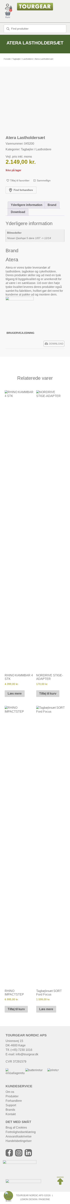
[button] (9, 1071)
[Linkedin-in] (28, 1152)
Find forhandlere (23, 190)
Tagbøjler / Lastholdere (22, 59)
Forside (7, 59)
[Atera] (20, 299)
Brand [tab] (52, 204)
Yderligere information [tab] (26, 204)
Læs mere (15, 693)
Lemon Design (28, 1199)
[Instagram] (18, 1152)
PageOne (44, 1199)
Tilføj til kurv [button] (47, 693)
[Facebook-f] (9, 1152)
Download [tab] (18, 212)
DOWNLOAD (56, 343)
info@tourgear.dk (27, 1054)
